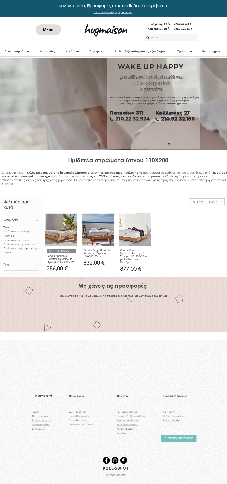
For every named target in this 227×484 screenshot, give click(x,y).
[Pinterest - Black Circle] (123, 460)
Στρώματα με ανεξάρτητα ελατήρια (19, 233)
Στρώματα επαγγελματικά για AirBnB (21, 250)
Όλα (6, 227)
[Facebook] (106, 460)
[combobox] (207, 201)
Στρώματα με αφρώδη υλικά (20, 244)
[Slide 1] (169, 144)
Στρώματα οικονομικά (17, 240)
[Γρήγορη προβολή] (61, 230)
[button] (47, 51)
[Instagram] (115, 460)
